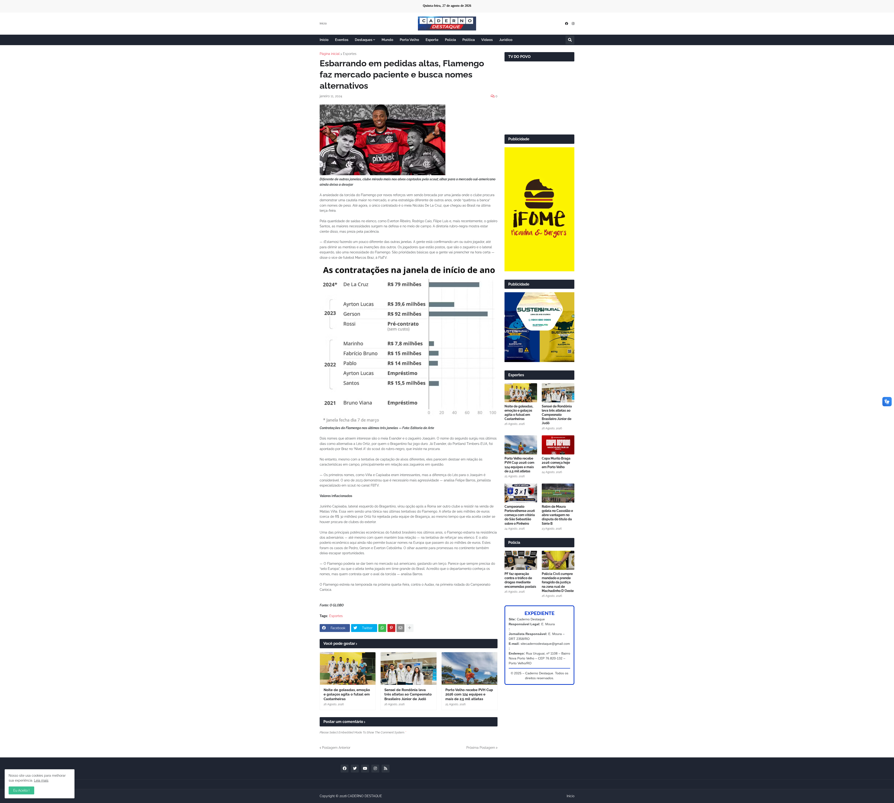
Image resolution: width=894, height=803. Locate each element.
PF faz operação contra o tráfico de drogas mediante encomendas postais (520, 580)
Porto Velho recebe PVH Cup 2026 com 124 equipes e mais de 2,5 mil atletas (469, 694)
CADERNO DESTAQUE (365, 796)
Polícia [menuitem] (450, 40)
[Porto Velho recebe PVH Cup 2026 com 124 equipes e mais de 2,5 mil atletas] (469, 668)
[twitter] (355, 769)
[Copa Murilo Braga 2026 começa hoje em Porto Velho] (558, 444)
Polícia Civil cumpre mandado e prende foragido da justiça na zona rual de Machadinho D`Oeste (558, 582)
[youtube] (365, 769)
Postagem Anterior (336, 747)
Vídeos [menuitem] (487, 40)
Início (323, 23)
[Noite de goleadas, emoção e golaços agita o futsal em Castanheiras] (348, 668)
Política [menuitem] (468, 40)
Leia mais (41, 780)
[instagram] (573, 24)
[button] (570, 40)
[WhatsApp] (382, 628)
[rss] (385, 769)
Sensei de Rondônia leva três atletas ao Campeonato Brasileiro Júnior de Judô (408, 694)
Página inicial (330, 53)
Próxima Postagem (480, 747)
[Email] (400, 628)
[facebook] (566, 24)
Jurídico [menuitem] (505, 40)
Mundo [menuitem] (387, 40)
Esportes (349, 53)
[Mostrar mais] (409, 628)
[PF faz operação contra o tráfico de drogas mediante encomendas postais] (521, 560)
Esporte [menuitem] (432, 40)
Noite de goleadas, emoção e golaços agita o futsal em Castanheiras (347, 694)
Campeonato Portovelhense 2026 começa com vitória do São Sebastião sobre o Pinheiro (520, 515)
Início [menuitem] (324, 40)
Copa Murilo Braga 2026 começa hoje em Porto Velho (556, 463)
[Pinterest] (391, 628)
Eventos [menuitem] (341, 40)
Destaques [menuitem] (363, 40)
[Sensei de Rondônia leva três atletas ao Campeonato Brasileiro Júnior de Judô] (408, 668)
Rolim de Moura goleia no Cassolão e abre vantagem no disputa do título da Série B (557, 515)
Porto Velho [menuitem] (409, 40)
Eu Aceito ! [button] (21, 790)
